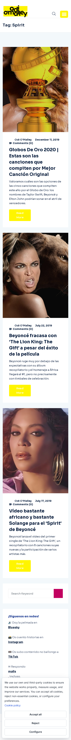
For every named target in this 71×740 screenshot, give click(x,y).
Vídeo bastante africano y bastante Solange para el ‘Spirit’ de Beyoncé (35, 520)
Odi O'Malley (23, 139)
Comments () (22, 143)
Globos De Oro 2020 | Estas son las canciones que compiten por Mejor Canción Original (34, 162)
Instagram (15, 642)
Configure (35, 731)
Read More (19, 215)
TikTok (13, 656)
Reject (35, 723)
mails (12, 671)
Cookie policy (13, 705)
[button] (64, 14)
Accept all (35, 714)
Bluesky (13, 627)
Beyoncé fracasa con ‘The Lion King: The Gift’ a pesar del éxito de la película (33, 345)
